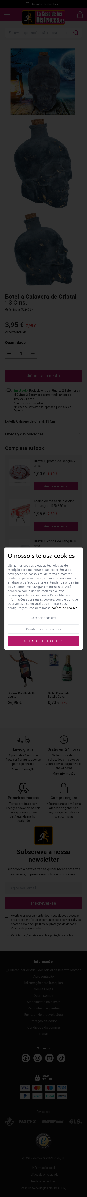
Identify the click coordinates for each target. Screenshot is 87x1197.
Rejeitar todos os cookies (43, 629)
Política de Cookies (64, 608)
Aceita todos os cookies (43, 641)
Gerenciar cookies (43, 618)
